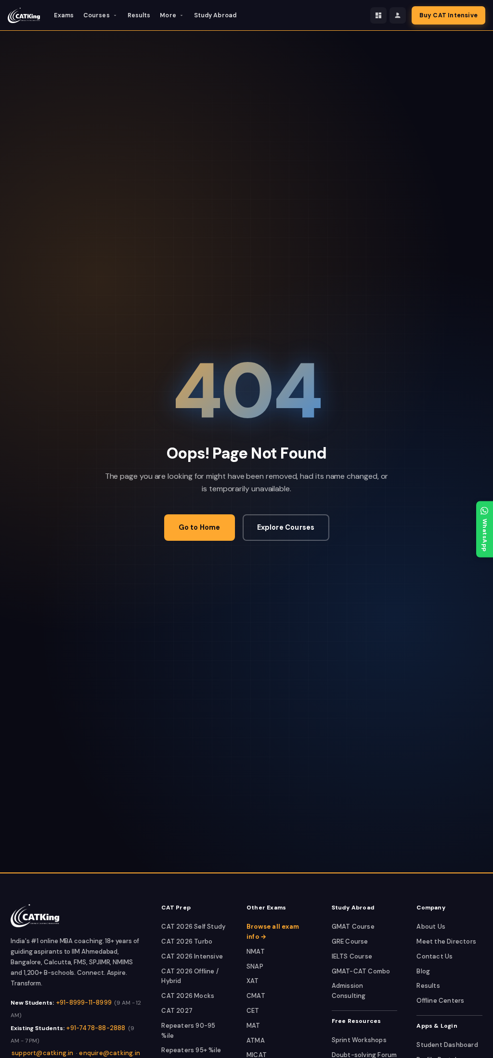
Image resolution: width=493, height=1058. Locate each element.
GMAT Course (353, 926)
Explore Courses (286, 527)
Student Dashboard (447, 1045)
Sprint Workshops (359, 1040)
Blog (423, 971)
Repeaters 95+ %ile (191, 1050)
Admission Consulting (349, 991)
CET (252, 1011)
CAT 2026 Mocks (187, 996)
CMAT (255, 996)
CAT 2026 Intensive (192, 956)
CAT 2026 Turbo (186, 941)
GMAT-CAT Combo (361, 971)
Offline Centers (440, 1000)
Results (139, 15)
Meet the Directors (446, 941)
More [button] (168, 15)
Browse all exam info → (272, 931)
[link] (35, 915)
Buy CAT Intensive (448, 15)
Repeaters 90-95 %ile (188, 1030)
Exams (64, 15)
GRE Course (350, 941)
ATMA (255, 1040)
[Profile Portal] (397, 15)
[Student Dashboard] (378, 15)
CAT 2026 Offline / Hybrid (190, 976)
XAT (252, 981)
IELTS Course (352, 956)
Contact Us (434, 956)
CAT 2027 (177, 1011)
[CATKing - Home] (24, 15)
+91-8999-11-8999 (84, 1002)
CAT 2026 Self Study (193, 926)
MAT (253, 1025)
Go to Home (200, 527)
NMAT (255, 951)
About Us (430, 926)
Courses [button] (96, 15)
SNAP (254, 966)
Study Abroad (215, 15)
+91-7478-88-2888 (95, 1028)
